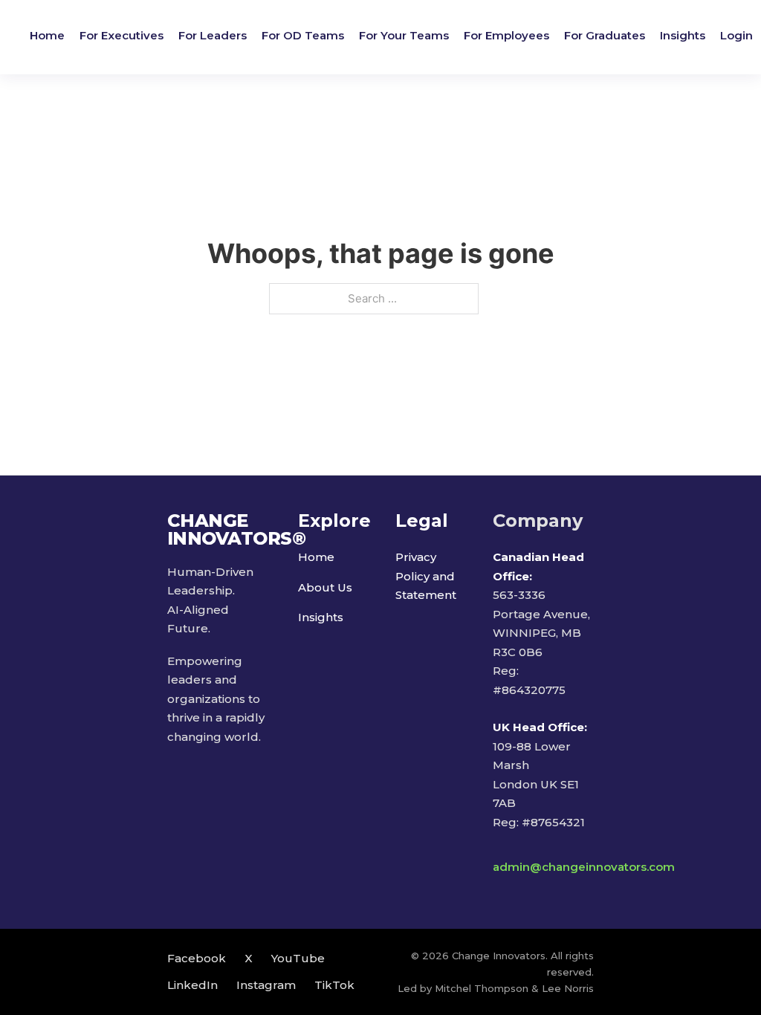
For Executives (121, 35)
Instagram (266, 985)
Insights (682, 35)
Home (47, 35)
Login (736, 35)
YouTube (298, 958)
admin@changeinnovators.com (584, 867)
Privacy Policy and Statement (425, 576)
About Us (325, 587)
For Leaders (212, 35)
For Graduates (604, 35)
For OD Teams (303, 35)
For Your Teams (404, 35)
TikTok (334, 985)
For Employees (506, 35)
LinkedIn (192, 985)
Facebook (196, 958)
